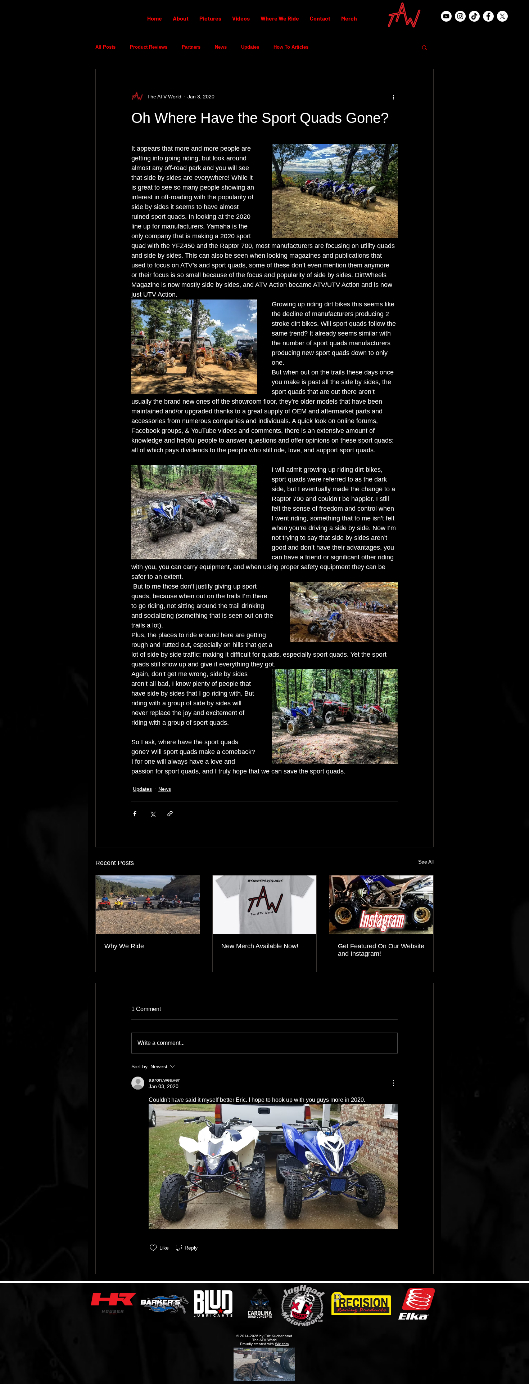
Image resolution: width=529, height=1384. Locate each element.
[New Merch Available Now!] (265, 904)
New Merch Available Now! (259, 946)
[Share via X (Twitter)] (152, 813)
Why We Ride (124, 946)
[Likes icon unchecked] (153, 1247)
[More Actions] (393, 1083)
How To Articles (290, 47)
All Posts (105, 47)
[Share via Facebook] (134, 813)
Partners (191, 47)
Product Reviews (148, 47)
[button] (424, 47)
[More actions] (393, 96)
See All (426, 862)
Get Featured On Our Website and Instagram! (381, 949)
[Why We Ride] (148, 904)
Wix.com (282, 1344)
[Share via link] (170, 813)
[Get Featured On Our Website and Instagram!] (381, 904)
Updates (250, 47)
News (221, 47)
